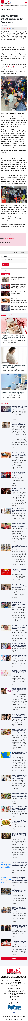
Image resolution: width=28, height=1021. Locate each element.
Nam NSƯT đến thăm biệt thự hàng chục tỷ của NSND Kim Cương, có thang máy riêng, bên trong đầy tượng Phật (19, 731)
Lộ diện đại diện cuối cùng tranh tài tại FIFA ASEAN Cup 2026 (19, 570)
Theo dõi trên (5, 28)
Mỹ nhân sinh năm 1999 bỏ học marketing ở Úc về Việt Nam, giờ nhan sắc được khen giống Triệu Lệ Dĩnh (19, 716)
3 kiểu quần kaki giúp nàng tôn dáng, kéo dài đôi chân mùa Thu (18, 423)
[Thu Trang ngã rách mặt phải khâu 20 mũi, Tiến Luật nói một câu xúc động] (6, 511)
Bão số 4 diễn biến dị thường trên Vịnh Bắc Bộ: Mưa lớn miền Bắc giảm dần (19, 604)
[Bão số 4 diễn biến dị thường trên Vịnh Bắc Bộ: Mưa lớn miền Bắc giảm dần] (6, 605)
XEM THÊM (14, 958)
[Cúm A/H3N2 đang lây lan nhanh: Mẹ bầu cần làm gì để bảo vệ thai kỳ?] (14, 355)
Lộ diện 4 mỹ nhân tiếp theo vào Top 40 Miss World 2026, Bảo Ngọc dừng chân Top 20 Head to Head (19, 657)
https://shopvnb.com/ (9, 238)
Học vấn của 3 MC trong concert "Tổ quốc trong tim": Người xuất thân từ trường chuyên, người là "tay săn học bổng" (19, 474)
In (23, 252)
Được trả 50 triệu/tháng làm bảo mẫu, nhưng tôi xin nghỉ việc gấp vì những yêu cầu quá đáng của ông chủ (19, 879)
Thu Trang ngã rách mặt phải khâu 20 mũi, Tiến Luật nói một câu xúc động (19, 510)
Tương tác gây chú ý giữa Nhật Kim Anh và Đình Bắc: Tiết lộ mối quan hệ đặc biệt (19, 546)
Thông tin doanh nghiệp (6, 332)
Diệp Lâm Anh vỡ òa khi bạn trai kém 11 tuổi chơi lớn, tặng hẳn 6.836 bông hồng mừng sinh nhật (19, 586)
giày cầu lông (10, 66)
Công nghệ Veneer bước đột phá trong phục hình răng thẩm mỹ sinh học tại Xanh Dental (13, 393)
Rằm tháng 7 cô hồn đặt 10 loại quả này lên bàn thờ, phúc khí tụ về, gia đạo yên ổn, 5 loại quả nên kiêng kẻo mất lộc (19, 835)
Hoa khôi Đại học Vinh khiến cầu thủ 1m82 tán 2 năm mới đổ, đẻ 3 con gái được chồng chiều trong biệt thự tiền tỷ (19, 646)
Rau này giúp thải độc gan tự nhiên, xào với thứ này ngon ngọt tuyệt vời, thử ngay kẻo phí (19, 821)
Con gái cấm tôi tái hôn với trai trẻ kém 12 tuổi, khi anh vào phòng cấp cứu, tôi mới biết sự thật (19, 890)
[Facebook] (14, 1012)
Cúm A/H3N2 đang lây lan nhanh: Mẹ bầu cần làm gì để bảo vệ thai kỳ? (13, 366)
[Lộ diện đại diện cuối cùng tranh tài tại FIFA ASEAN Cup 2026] (6, 572)
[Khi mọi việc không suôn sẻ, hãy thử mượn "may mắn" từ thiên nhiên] (6, 755)
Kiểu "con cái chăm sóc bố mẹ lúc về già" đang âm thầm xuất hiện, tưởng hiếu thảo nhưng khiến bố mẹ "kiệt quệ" (19, 408)
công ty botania (7, 270)
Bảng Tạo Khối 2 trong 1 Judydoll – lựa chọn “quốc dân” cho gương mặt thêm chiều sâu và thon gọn (13, 337)
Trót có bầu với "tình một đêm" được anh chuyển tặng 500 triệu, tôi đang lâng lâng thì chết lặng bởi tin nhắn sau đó (19, 864)
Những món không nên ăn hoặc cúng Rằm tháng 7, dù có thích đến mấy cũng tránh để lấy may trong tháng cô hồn (19, 795)
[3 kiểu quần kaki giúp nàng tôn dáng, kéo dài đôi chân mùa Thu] (6, 425)
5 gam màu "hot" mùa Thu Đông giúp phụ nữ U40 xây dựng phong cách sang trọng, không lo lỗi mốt (19, 926)
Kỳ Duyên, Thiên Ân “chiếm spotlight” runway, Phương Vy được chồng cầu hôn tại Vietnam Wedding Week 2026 (19, 942)
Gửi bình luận (6, 264)
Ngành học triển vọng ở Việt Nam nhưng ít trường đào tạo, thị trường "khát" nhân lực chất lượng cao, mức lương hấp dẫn (19, 909)
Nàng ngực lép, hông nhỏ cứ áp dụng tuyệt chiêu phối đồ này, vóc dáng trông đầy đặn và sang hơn (19, 777)
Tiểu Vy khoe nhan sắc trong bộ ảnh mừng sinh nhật (19, 489)
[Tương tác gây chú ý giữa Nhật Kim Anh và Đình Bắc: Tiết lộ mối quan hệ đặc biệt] (6, 547)
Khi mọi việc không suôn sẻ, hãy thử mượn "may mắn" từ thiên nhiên (19, 753)
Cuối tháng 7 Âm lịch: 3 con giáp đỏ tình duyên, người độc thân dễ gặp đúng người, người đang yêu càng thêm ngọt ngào (19, 690)
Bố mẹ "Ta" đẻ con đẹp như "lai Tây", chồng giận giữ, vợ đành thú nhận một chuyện (19, 627)
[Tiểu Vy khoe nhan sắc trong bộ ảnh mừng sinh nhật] (6, 491)
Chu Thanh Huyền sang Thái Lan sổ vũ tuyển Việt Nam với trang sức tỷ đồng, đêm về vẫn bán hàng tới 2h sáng (19, 525)
